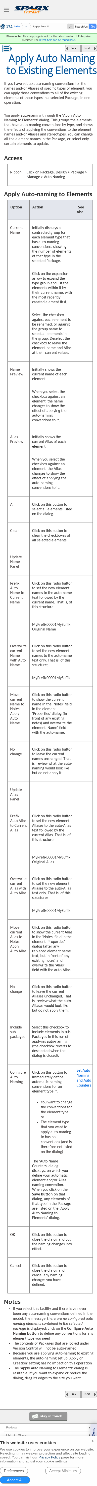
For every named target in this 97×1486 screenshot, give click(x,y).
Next (87, 48)
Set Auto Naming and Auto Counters (84, 1078)
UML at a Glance (16, 1435)
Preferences (14, 1471)
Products (11, 1427)
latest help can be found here (57, 40)
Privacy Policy (49, 1457)
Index (17, 26)
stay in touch (51, 1416)
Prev (73, 48)
